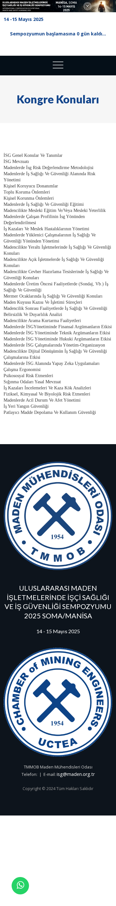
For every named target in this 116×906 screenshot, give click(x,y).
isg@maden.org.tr (76, 774)
